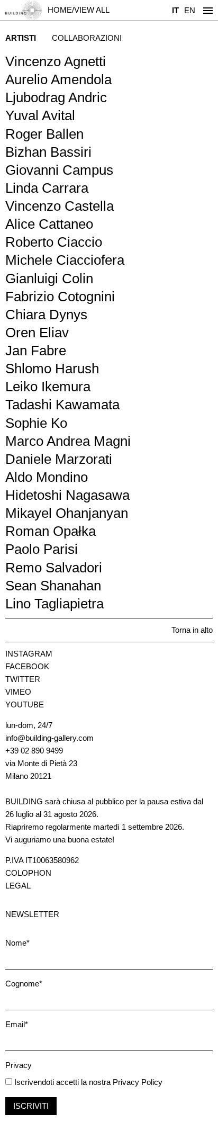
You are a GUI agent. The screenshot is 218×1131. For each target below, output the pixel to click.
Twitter (22, 679)
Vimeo (18, 691)
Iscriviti (31, 1105)
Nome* (17, 942)
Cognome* (23, 983)
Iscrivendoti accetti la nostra (61, 1082)
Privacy (18, 1065)
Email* (16, 1024)
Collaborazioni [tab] (87, 37)
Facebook (27, 666)
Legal (18, 885)
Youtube (24, 704)
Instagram (28, 653)
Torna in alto (192, 629)
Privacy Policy (137, 1082)
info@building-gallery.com (49, 737)
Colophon (28, 872)
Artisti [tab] (20, 37)
